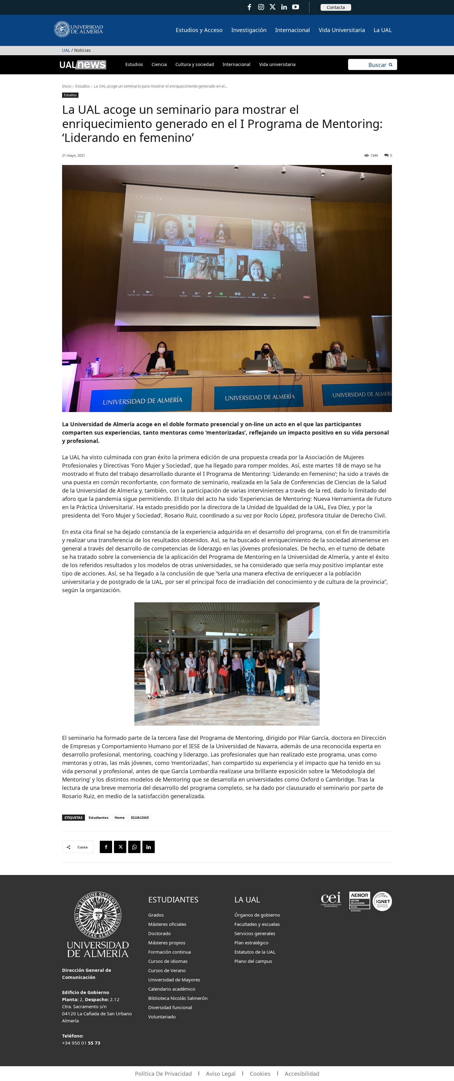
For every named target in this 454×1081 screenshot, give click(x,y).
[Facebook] (249, 7)
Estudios (82, 86)
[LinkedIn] (284, 7)
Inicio (66, 86)
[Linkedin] (148, 847)
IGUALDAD (140, 817)
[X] (120, 847)
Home (120, 817)
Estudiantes (98, 817)
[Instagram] (261, 7)
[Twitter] (272, 7)
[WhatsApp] (134, 847)
